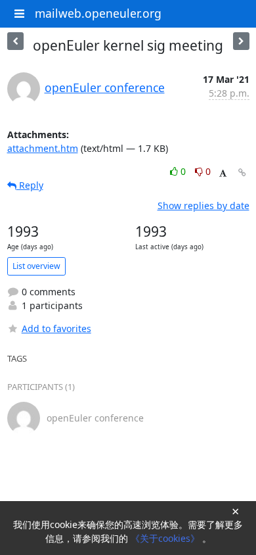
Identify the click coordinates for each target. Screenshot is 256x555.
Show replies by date (203, 205)
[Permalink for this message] (242, 172)
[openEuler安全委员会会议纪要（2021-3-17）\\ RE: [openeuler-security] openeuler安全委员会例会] (15, 41)
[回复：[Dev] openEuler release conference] (241, 41)
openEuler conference (105, 87)
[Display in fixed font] (223, 173)
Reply (29, 185)
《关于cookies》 (166, 538)
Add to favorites (56, 328)
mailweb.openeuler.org (98, 13)
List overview (36, 266)
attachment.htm (42, 148)
